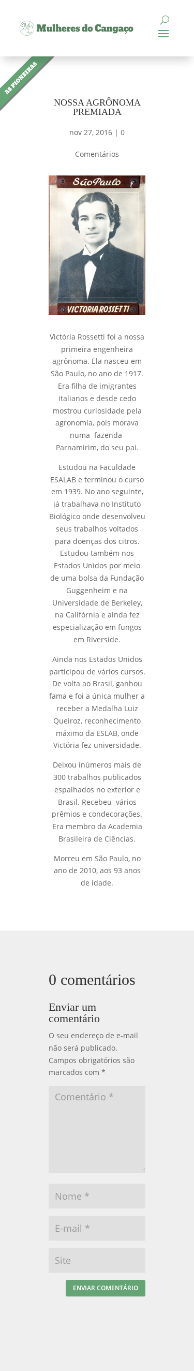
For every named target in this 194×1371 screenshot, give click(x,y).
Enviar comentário (105, 1288)
